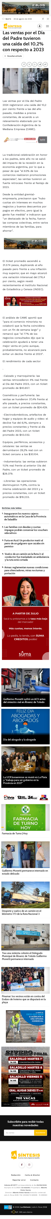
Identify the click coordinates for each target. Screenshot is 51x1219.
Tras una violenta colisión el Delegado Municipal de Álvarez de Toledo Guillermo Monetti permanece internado (24, 956)
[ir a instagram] (29, 1165)
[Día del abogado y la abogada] (25, 722)
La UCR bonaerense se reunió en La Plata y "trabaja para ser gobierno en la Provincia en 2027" (25, 780)
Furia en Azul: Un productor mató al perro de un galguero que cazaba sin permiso (24, 543)
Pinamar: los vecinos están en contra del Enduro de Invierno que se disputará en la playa (24, 999)
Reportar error (19, 1180)
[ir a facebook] (22, 1165)
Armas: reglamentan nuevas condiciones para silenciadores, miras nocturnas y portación (26, 570)
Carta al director (32, 1175)
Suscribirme (40, 1133)
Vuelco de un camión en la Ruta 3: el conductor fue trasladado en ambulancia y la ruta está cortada (27, 556)
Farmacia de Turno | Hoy (15, 833)
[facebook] (43, 19)
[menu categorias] (47, 26)
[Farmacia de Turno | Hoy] (25, 817)
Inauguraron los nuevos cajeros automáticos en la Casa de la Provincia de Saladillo (25, 516)
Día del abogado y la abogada (19, 739)
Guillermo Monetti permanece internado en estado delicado (25, 872)
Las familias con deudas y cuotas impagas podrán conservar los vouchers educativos (26, 530)
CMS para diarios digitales (25, 1212)
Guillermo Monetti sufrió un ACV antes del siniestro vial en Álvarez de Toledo (24, 701)
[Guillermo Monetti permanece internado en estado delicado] (25, 854)
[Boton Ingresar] (39, 26)
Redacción (16, 1175)
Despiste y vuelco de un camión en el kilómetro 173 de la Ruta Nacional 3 (21, 912)
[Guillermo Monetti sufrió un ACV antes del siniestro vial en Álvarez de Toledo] (25, 681)
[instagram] (48, 19)
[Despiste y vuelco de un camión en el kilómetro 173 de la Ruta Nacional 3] (25, 895)
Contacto (34, 1180)
